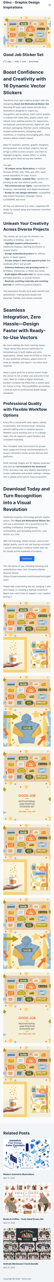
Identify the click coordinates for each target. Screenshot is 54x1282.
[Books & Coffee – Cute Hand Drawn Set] (27, 1199)
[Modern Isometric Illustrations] (27, 1154)
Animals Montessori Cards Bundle (20, 1263)
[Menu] (49, 5)
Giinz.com (26, 1279)
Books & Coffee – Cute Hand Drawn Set (23, 1219)
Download (27, 558)
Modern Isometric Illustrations (18, 1174)
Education (33, 62)
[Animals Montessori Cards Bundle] (27, 1244)
